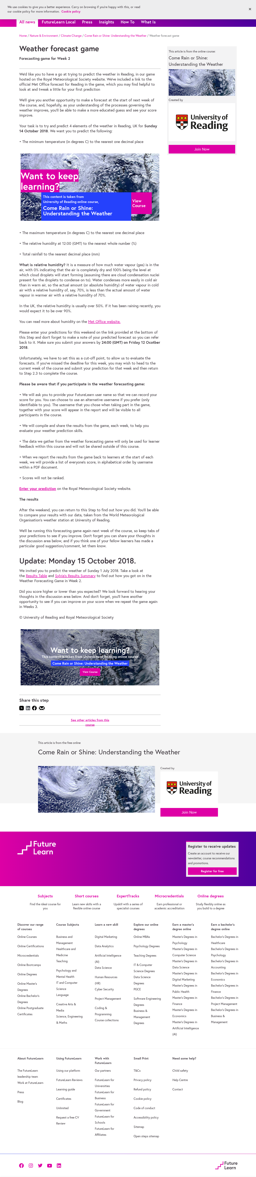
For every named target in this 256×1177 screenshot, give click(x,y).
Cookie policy (142, 1099)
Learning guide (65, 1089)
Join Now (202, 149)
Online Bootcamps (29, 965)
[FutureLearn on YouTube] (49, 1165)
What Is (148, 22)
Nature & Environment (44, 35)
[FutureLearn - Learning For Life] (226, 1164)
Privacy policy (142, 1080)
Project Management (108, 998)
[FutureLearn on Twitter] (40, 1165)
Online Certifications (30, 946)
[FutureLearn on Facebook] (22, 1165)
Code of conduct (144, 1108)
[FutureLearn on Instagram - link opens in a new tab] (30, 1165)
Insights (106, 22)
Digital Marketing (106, 937)
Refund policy (142, 1089)
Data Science (103, 968)
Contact (177, 1089)
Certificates (63, 1099)
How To (127, 22)
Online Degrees (27, 974)
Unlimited (62, 1108)
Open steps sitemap (146, 1136)
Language (62, 995)
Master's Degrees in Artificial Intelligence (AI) (185, 1028)
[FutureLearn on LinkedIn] (59, 1165)
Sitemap (139, 1127)
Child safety (180, 1070)
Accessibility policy (146, 1117)
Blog (20, 1101)
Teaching (62, 961)
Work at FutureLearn (30, 1083)
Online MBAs (142, 937)
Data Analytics (104, 946)
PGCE (137, 989)
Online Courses (27, 937)
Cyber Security (104, 989)
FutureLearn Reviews (69, 1080)
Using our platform (68, 1070)
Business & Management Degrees (142, 1017)
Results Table (36, 575)
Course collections (107, 1020)
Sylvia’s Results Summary (75, 575)
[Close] (250, 9)
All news (27, 22)
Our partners (103, 1070)
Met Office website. (104, 321)
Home (23, 35)
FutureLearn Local (59, 22)
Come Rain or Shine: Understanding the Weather (115, 35)
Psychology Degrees (147, 946)
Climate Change (71, 35)
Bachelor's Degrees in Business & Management (224, 1016)
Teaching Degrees (145, 955)
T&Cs (137, 1070)
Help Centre (180, 1080)
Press (87, 22)
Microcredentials (28, 955)
